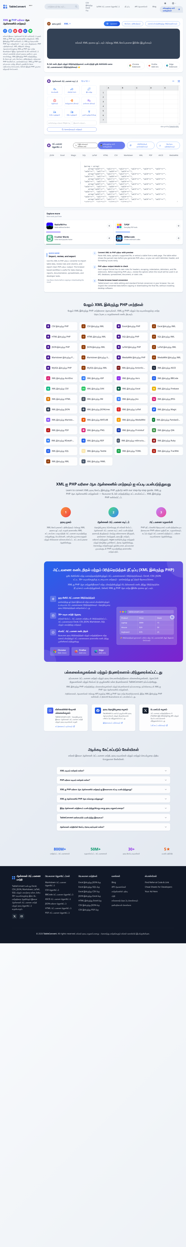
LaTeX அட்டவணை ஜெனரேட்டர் (108, 6)
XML (141, 155)
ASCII (161, 155)
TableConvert (50, 933)
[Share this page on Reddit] (15, 31)
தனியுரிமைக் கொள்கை (121, 905)
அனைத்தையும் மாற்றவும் (73, 129)
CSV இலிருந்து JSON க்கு (89, 905)
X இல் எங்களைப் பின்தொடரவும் (83, 145)
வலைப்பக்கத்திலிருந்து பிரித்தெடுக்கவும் (162, 23)
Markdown (128, 155)
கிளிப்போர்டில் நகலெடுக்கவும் (142, 145)
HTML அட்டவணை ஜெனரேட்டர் (58, 908)
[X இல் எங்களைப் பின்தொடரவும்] (14, 916)
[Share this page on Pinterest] (20, 31)
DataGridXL (174, 126)
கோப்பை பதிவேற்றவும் (133, 23)
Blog (154, 6)
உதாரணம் (113, 23)
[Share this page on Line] (30, 31)
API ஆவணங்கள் (141, 6)
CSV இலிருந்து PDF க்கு (88, 909)
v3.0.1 (30, 5)
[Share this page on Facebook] (5, 31)
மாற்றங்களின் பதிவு (120, 891)
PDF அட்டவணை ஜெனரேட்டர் (57, 912)
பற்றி (113, 896)
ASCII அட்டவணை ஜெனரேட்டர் (58, 899)
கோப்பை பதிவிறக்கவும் (170, 145)
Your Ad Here (151, 891)
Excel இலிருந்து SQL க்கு (89, 886)
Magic (73, 155)
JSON (52, 155)
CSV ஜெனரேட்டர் (52, 890)
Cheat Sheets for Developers (158, 886)
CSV (116, 155)
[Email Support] (21, 916)
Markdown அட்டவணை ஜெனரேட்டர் (55, 884)
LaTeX (94, 155)
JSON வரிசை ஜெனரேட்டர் (56, 903)
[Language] (174, 3)
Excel (62, 155)
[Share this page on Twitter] (10, 31)
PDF (150, 155)
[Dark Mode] (165, 3)
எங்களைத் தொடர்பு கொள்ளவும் (125, 900)
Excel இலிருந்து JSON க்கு (89, 882)
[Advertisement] (22, 90)
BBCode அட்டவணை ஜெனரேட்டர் (59, 894)
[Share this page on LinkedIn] (25, 31)
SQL (84, 155)
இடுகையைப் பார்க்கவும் (111, 723)
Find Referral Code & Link (157, 882)
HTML (105, 155)
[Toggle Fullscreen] (179, 81)
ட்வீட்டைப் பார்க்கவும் (158, 725)
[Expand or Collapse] (174, 81)
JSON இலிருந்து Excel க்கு (89, 896)
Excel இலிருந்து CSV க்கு (89, 891)
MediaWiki (173, 155)
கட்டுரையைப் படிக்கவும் (64, 726)
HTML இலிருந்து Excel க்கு (90, 900)
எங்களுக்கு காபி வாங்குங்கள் (169, 9)
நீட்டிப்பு (127, 6)
